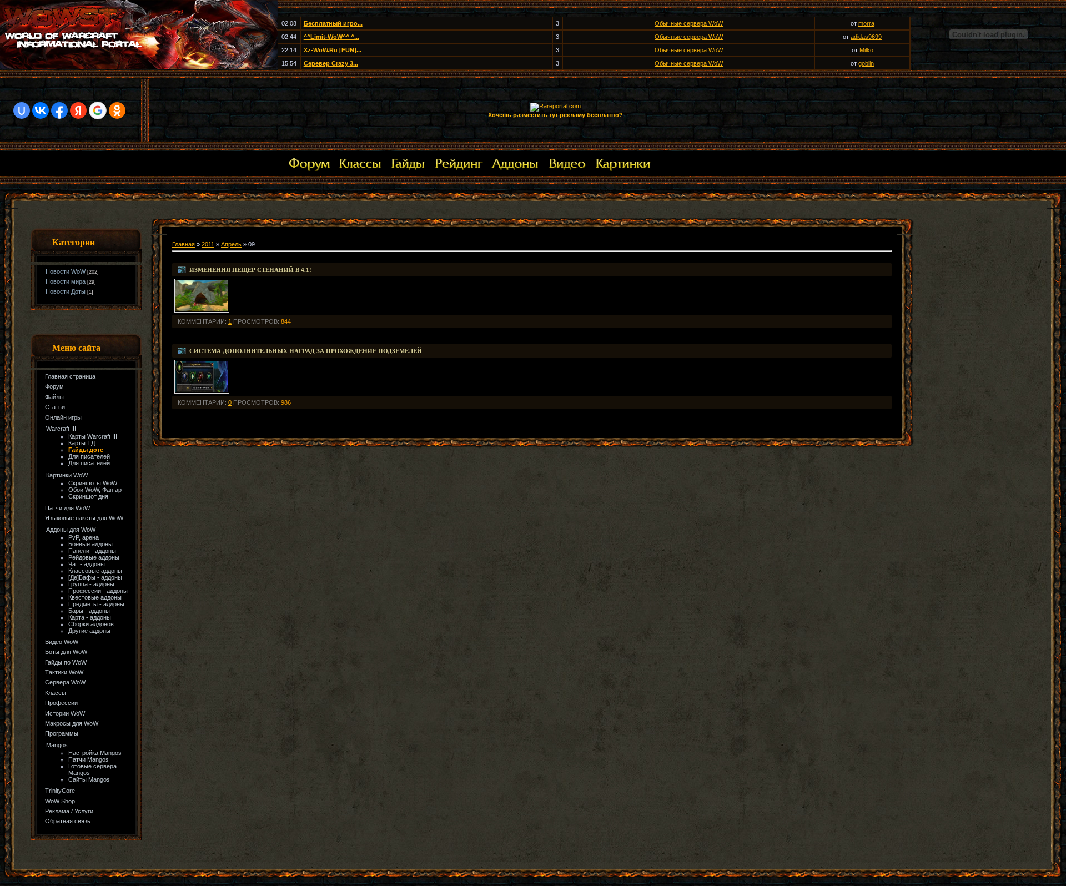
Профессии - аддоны (98, 590)
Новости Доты (66, 291)
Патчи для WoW (67, 508)
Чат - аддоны (86, 564)
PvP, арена (83, 537)
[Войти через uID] (21, 110)
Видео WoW (61, 641)
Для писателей (89, 456)
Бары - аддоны (89, 610)
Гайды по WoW (66, 662)
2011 (208, 244)
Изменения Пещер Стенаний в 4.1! (250, 269)
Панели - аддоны (92, 550)
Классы (55, 692)
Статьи (55, 407)
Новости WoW (66, 271)
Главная (183, 244)
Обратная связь (67, 821)
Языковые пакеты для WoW (84, 518)
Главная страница (70, 376)
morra (866, 23)
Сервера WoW (65, 682)
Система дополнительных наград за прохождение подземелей (305, 351)
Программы (61, 733)
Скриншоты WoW (92, 483)
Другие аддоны (89, 630)
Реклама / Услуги (69, 811)
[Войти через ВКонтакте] (40, 110)
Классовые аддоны (95, 570)
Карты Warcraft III (92, 436)
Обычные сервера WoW (689, 23)
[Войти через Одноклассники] (117, 110)
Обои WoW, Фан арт (96, 489)
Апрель (231, 244)
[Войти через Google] (98, 110)
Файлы (54, 397)
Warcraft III (61, 428)
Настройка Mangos (95, 752)
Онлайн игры (63, 417)
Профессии (61, 702)
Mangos (57, 745)
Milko (866, 50)
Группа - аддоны (91, 584)
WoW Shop (60, 801)
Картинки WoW (67, 475)
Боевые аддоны (90, 544)
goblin (866, 63)
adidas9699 (866, 36)
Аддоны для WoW (70, 529)
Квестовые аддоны (95, 597)
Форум (54, 386)
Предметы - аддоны (96, 604)
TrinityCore (60, 790)
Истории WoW (65, 713)
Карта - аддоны (89, 617)
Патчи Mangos (88, 759)
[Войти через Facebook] (59, 110)
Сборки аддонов (91, 624)
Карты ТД (81, 443)
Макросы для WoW (71, 723)
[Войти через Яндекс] (78, 110)
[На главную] (139, 66)
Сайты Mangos (89, 779)
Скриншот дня (88, 496)
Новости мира (66, 281)
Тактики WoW (64, 672)
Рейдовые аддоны (93, 557)
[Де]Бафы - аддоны (95, 577)
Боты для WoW (66, 651)
